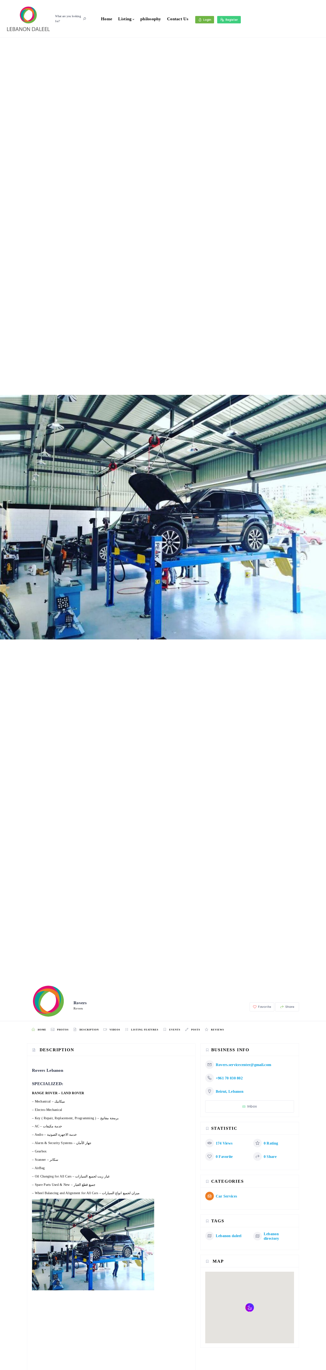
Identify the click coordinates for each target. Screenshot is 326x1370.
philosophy (150, 18)
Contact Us (177, 18)
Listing (124, 18)
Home (106, 18)
